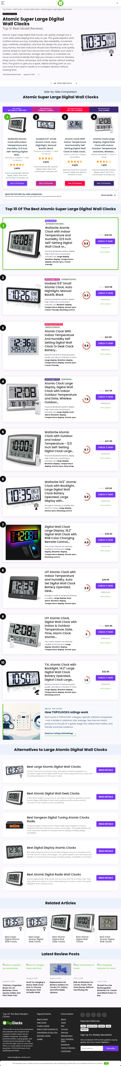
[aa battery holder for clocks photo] (60, 969)
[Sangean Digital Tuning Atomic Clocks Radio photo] (14, 825)
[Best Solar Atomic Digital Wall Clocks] (107, 914)
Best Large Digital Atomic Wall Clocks (12, 939)
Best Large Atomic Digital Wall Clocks (54, 767)
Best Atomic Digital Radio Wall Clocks (54, 874)
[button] (119, 1049)
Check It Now (105, 241)
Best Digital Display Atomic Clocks (51, 848)
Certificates (66, 1051)
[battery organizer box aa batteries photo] (13, 970)
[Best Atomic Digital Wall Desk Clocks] (60, 914)
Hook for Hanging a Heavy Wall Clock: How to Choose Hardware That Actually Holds (35, 987)
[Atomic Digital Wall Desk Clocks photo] (14, 798)
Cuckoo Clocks (43, 1026)
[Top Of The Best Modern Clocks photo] (12, 1022)
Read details (106, 770)
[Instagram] (88, 1015)
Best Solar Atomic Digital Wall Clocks (107, 939)
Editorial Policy (67, 1036)
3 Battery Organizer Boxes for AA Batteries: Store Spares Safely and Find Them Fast (12, 990)
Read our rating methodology (60, 733)
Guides (40, 1039)
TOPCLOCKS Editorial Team (12, 74)
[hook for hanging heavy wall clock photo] (37, 969)
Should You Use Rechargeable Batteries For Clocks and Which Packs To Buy (107, 990)
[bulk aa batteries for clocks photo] (84, 969)
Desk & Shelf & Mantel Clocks (49, 1029)
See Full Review (17, 183)
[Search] (117, 3)
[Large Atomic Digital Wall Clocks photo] (14, 771)
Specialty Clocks (43, 1036)
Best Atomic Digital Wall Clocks (82, 939)
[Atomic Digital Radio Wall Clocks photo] (14, 879)
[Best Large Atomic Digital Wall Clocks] (36, 914)
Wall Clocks (41, 1022)
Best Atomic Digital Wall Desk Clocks (53, 793)
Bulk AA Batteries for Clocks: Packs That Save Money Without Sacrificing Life (83, 986)
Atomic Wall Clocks (9, 14)
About (63, 1019)
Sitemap (64, 1032)
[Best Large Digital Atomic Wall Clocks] (13, 914)
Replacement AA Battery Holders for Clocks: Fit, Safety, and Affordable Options (59, 987)
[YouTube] (99, 1015)
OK (106, 1063)
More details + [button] (105, 252)
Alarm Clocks (42, 1019)
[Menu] (3, 3)
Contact (64, 1029)
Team (63, 1022)
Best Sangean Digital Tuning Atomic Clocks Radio (58, 819)
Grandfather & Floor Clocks (48, 1032)
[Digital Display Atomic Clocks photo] (14, 852)
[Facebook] (82, 1015)
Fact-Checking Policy (67, 1040)
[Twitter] (93, 1015)
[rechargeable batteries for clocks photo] (107, 970)
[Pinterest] (104, 1015)
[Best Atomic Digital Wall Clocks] (84, 914)
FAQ (62, 1026)
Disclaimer (65, 1044)
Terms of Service (68, 1048)
